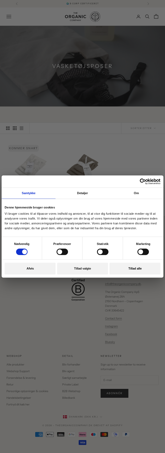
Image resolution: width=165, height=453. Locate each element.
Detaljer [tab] (82, 193)
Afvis (30, 268)
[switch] (62, 252)
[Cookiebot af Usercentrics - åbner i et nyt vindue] (142, 181)
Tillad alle (135, 268)
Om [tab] (136, 193)
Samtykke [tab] (29, 193)
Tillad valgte (82, 268)
